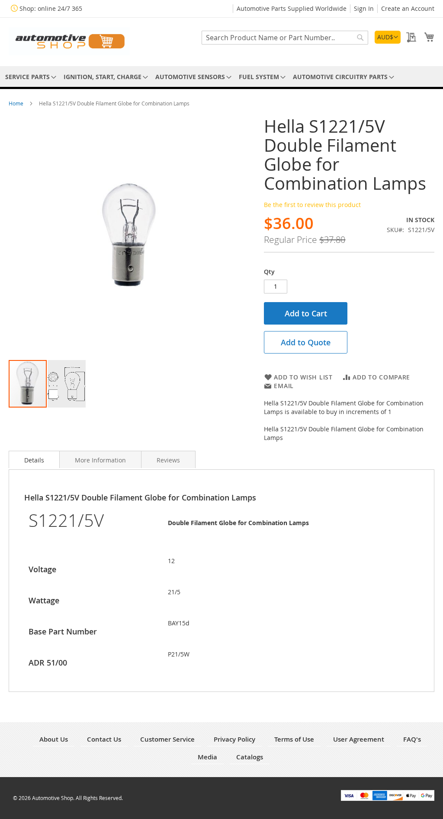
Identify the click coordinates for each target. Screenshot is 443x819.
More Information (100, 460)
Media (207, 757)
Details (34, 460)
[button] (388, 37)
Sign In (364, 8)
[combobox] (285, 38)
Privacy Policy (234, 739)
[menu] (221, 77)
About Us (53, 739)
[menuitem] (29, 77)
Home (17, 103)
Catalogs (249, 757)
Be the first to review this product (312, 205)
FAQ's (412, 739)
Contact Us (104, 739)
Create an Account (407, 8)
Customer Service (167, 739)
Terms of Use (294, 739)
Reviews (168, 460)
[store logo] (69, 41)
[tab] (34, 459)
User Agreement (358, 739)
